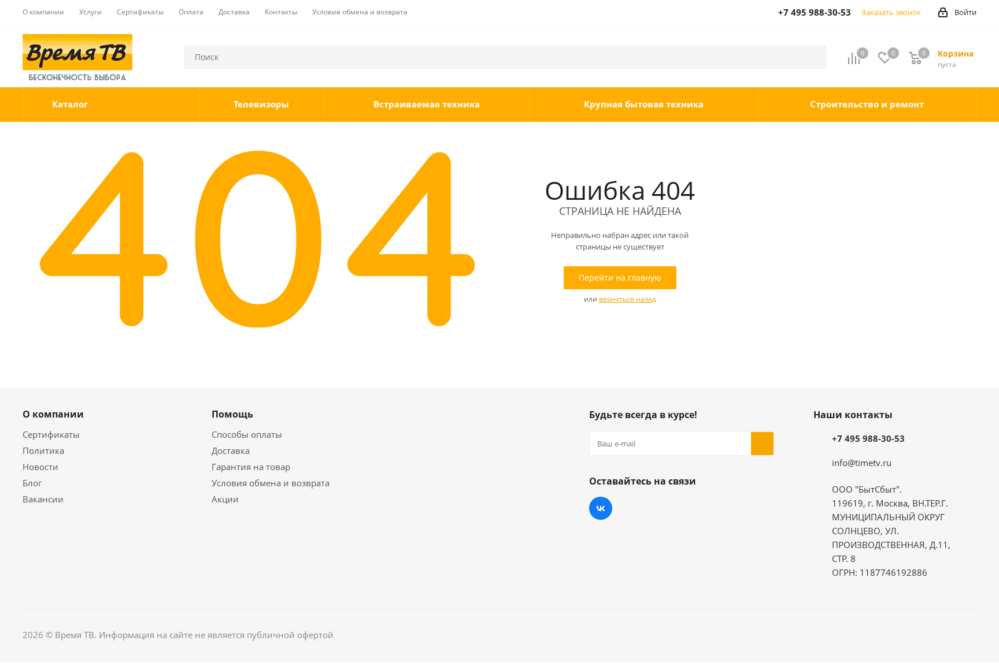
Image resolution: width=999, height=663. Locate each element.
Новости (40, 466)
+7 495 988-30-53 (868, 438)
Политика (43, 450)
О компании (53, 414)
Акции (225, 499)
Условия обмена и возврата (271, 483)
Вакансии (43, 499)
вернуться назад (627, 299)
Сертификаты (51, 434)
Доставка (231, 450)
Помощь (232, 414)
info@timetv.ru (861, 462)
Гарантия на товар (251, 466)
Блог (32, 483)
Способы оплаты (247, 434)
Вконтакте (600, 508)
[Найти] (812, 57)
